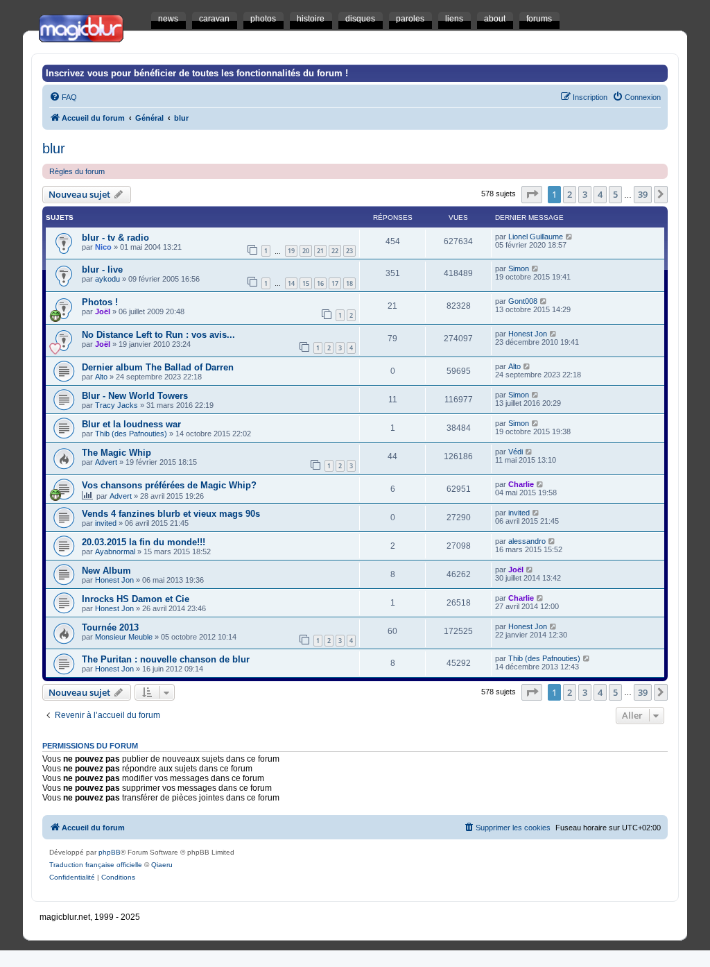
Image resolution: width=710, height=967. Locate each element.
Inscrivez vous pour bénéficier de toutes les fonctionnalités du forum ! (197, 73)
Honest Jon (527, 334)
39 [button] (643, 194)
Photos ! (100, 302)
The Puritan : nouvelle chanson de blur (166, 659)
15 (305, 283)
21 (320, 250)
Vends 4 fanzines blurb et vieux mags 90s (171, 513)
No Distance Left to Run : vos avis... (158, 335)
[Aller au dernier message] (569, 236)
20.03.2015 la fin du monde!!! (143, 542)
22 (334, 250)
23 (349, 250)
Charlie (521, 484)
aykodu (107, 279)
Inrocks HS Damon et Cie (135, 599)
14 (291, 283)
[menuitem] (63, 97)
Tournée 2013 (110, 627)
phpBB (109, 852)
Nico (103, 247)
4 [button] (600, 194)
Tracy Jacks (116, 405)
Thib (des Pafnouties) (131, 433)
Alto (101, 377)
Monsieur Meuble (124, 637)
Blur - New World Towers (135, 396)
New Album (106, 570)
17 (334, 283)
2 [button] (569, 194)
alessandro (527, 541)
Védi (515, 451)
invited (105, 523)
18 (349, 283)
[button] (531, 194)
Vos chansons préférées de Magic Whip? (169, 485)
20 (305, 250)
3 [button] (584, 194)
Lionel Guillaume (535, 236)
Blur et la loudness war (131, 424)
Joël (102, 311)
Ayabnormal (115, 551)
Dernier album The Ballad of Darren (158, 367)
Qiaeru (162, 864)
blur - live (102, 269)
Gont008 (522, 301)
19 (291, 250)
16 (320, 283)
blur (53, 148)
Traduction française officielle (95, 864)
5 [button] (615, 194)
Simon (518, 268)
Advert (106, 462)
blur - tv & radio (115, 237)
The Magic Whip (116, 452)
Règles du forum (77, 171)
